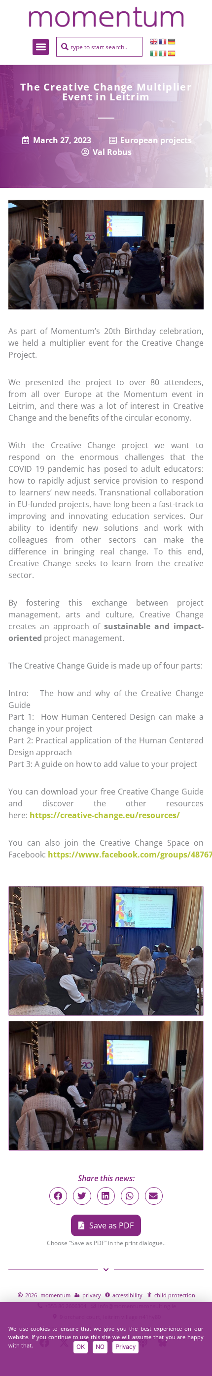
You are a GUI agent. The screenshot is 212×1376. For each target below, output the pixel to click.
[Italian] (163, 53)
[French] (163, 41)
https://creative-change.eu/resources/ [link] (105, 815)
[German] (172, 41)
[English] (154, 41)
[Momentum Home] (106, 17)
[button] (41, 47)
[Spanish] (172, 53)
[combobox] (99, 47)
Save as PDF (111, 1225)
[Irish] (154, 53)
